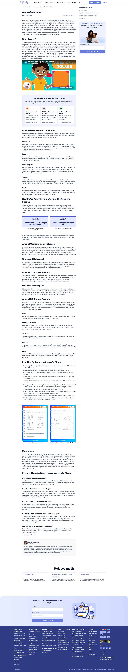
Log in (105, 2)
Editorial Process (93, 644)
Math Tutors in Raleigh (77, 656)
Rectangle (82, 18)
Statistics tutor (32, 652)
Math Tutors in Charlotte (78, 649)
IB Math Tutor (32, 654)
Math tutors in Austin (77, 647)
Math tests (16, 659)
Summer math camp (19, 652)
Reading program (46, 637)
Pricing (90, 635)
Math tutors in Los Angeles (78, 640)
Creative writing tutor (63, 642)
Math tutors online (18, 631)
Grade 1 (83, 47)
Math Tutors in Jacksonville (78, 653)
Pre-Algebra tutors (33, 640)
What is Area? (83, 10)
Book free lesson (95, 2)
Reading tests (45, 652)
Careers (90, 649)
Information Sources (30, 535)
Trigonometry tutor (33, 647)
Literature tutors (62, 647)
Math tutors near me (77, 631)
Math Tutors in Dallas (77, 651)
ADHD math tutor (33, 651)
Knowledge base (17, 661)
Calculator (16, 664)
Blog (90, 638)
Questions (16, 662)
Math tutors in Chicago (77, 635)
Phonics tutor (61, 633)
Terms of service (93, 656)
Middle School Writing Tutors (49, 645)
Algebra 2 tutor (32, 636)
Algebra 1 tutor (32, 635)
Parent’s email (35, 612)
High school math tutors (19, 638)
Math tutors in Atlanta (77, 644)
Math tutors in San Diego (78, 637)
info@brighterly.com (104, 654)
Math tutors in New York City (79, 633)
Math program (17, 640)
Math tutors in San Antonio (78, 642)
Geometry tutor (33, 638)
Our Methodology (93, 637)
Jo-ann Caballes (28, 15)
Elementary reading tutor (48, 633)
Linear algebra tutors (34, 645)
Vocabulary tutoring (63, 638)
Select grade (36, 609)
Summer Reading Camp (48, 643)
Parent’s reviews (93, 633)
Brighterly (61, 20)
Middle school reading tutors (49, 635)
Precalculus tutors (33, 642)
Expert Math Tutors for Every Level (88, 13)
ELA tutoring (61, 631)
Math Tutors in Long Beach (78, 654)
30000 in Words (29, 575)
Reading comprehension (48, 638)
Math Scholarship (18, 650)
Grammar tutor (62, 640)
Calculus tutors (32, 643)
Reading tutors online (47, 631)
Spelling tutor (61, 635)
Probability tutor (33, 649)
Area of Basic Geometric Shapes (88, 15)
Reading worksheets (47, 650)
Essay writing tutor (63, 649)
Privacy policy (92, 654)
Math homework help (19, 649)
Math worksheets (18, 657)
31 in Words (84, 575)
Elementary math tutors (19, 633)
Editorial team (92, 642)
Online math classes (18, 642)
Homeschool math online (19, 643)
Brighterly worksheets (42, 237)
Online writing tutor (63, 637)
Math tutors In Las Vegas (78, 638)
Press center (92, 640)
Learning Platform (27, 7)
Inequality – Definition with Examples (62, 576)
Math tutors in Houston (77, 646)
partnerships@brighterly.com (106, 659)
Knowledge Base (38, 7)
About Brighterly (93, 631)
